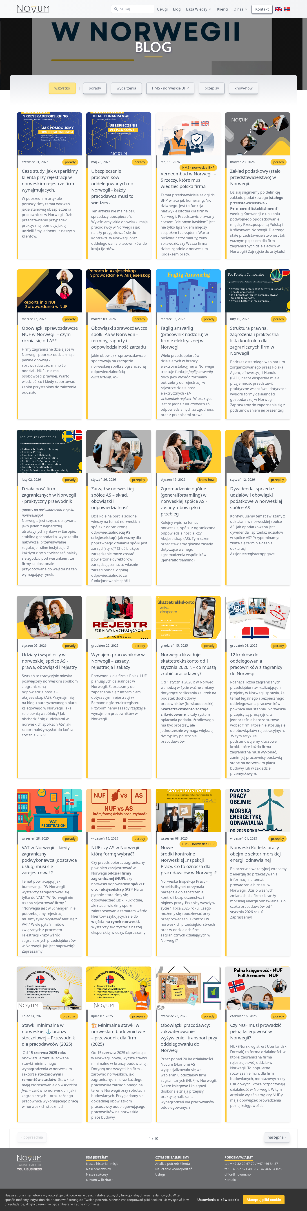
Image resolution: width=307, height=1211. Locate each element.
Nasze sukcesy (97, 1174)
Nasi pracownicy (98, 1169)
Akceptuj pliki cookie (264, 1200)
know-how (246, 87)
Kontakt (262, 9)
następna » (277, 1137)
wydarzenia (129, 87)
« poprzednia (32, 1137)
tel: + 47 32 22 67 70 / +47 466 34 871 (252, 1163)
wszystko (65, 87)
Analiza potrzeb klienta (172, 1163)
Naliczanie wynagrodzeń (173, 1169)
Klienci (222, 9)
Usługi (162, 9)
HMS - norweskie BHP (173, 87)
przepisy (214, 87)
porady (97, 87)
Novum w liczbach (99, 1180)
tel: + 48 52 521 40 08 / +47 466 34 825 (253, 1169)
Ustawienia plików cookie (218, 1200)
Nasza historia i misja (102, 1163)
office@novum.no (238, 1174)
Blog (177, 9)
